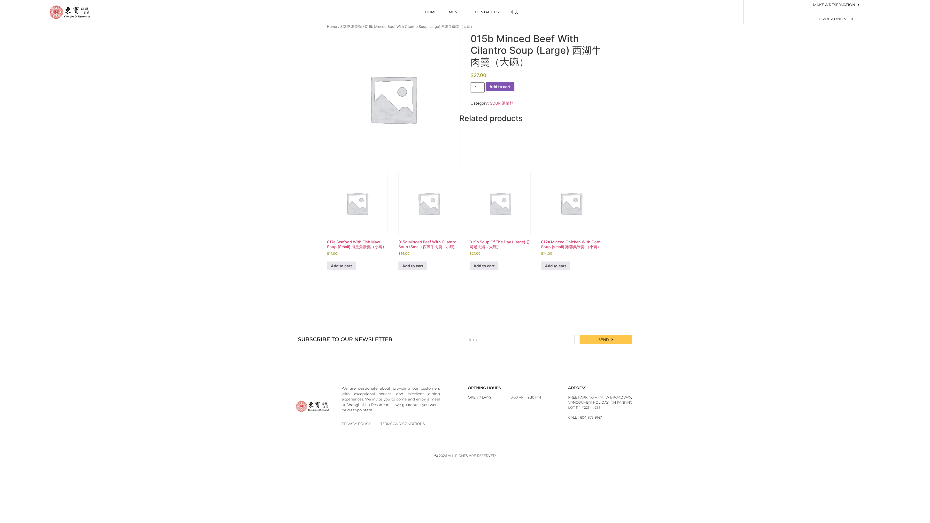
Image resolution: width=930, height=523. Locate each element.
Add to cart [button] (341, 265)
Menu (454, 12)
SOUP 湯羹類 (351, 26)
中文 (514, 12)
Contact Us (487, 12)
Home (431, 12)
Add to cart (500, 86)
